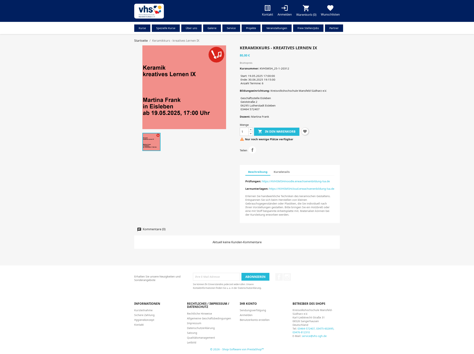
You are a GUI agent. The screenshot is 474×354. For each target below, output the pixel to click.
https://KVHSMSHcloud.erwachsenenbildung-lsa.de (301, 188)
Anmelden (246, 315)
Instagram (287, 277)
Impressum (194, 323)
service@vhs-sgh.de (314, 336)
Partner (334, 28)
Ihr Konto (248, 304)
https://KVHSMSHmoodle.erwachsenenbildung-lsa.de (296, 181)
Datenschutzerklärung (201, 328)
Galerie (212, 28)
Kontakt (267, 11)
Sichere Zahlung (144, 315)
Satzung (192, 333)
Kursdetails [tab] (282, 172)
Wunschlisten (330, 11)
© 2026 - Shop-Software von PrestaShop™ (237, 349)
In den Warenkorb (277, 131)
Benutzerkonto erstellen (255, 320)
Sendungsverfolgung (253, 310)
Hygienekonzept (144, 320)
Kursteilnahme (143, 310)
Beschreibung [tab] (258, 172)
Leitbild (191, 342)
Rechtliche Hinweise (199, 313)
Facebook (279, 277)
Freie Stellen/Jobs (308, 28)
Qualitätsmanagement (201, 337)
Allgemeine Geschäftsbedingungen (209, 318)
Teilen (252, 150)
